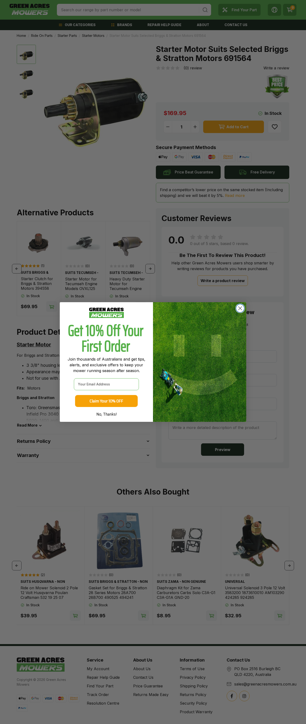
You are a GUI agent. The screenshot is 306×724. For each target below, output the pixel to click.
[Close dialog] (240, 308)
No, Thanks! (106, 414)
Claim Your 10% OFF (106, 401)
